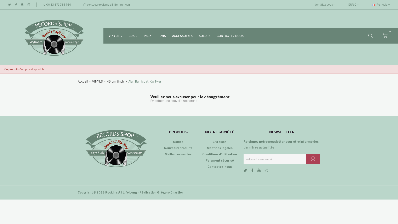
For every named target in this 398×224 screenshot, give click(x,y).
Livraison (220, 142)
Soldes (178, 142)
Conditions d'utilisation (219, 154)
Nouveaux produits (178, 148)
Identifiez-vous (324, 4)
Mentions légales (220, 148)
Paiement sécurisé (220, 160)
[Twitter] (9, 4)
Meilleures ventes (178, 154)
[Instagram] (29, 4)
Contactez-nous (219, 166)
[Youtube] (22, 4)
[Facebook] (16, 4)
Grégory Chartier (170, 192)
